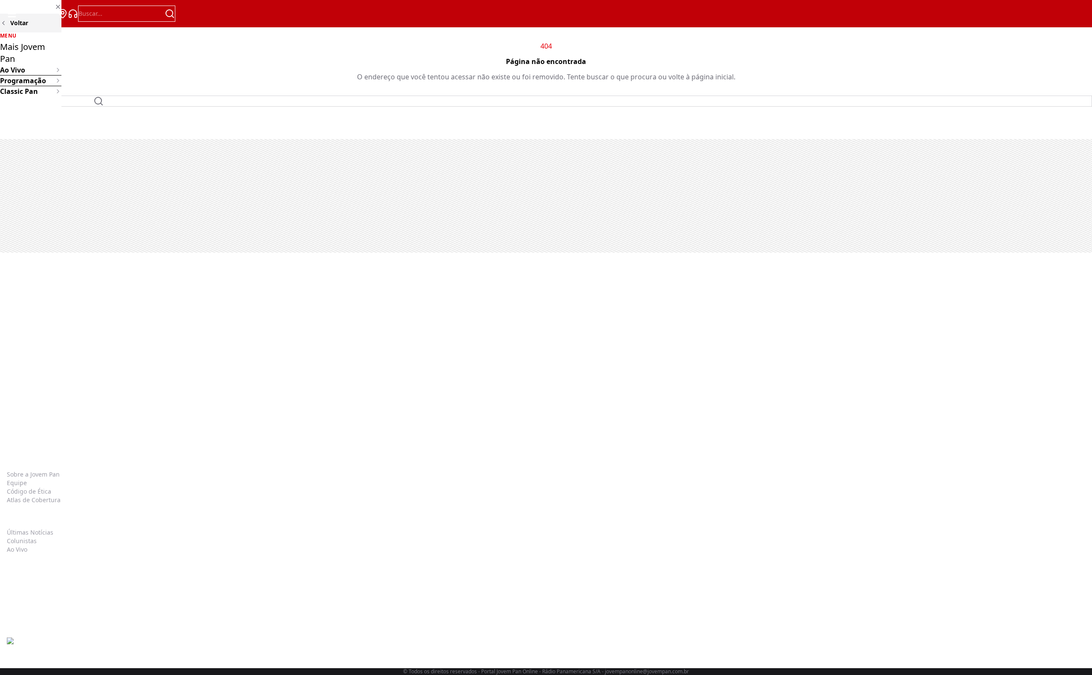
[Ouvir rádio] (73, 14)
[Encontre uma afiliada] (63, 14)
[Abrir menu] (12, 13)
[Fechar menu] (30, 7)
